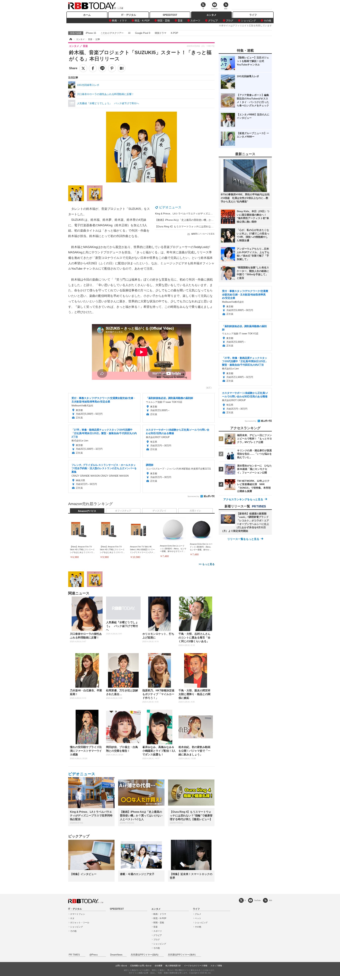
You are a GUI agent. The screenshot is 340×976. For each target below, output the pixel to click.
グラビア (213, 20)
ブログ (229, 20)
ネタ (72, 918)
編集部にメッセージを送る (203, 234)
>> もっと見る (207, 564)
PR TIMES (74, 955)
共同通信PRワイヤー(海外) (182, 955)
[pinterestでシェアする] (112, 68)
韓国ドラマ (160, 33)
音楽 (180, 20)
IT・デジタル (128, 14)
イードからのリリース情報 (195, 966)
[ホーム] (70, 39)
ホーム (87, 14)
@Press (93, 955)
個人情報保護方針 (173, 966)
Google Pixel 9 (142, 33)
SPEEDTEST (170, 14)
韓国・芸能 (163, 20)
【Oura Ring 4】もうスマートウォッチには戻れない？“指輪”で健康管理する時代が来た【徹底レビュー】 (213, 226)
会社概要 (158, 966)
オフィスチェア (123, 510)
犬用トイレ (195, 510)
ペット (198, 918)
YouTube (257, 900)
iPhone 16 (91, 33)
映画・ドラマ (119, 20)
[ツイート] (83, 68)
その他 (267, 20)
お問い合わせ (121, 966)
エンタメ (211, 14)
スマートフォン (77, 914)
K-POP (174, 33)
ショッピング (248, 20)
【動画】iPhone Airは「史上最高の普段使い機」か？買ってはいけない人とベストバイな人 (205, 219)
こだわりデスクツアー (112, 33)
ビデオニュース (170, 207)
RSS (270, 900)
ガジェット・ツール (79, 922)
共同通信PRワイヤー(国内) (144, 955)
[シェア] (93, 68)
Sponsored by (193, 496)
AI (129, 33)
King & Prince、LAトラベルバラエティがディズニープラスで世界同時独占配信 (199, 213)
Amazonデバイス (87, 511)
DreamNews (116, 955)
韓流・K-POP (142, 20)
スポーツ (195, 20)
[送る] (102, 68)
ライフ (253, 14)
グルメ (198, 914)
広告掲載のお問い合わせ (141, 966)
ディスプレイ (159, 510)
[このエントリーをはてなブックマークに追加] (121, 68)
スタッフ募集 (216, 966)
